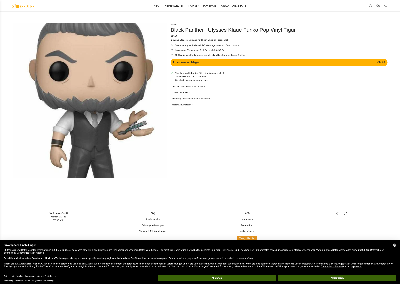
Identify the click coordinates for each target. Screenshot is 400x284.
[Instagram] (345, 213)
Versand (193, 40)
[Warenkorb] (385, 6)
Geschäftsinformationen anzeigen (191, 80)
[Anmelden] (378, 6)
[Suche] (370, 6)
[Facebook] (337, 213)
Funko (174, 24)
